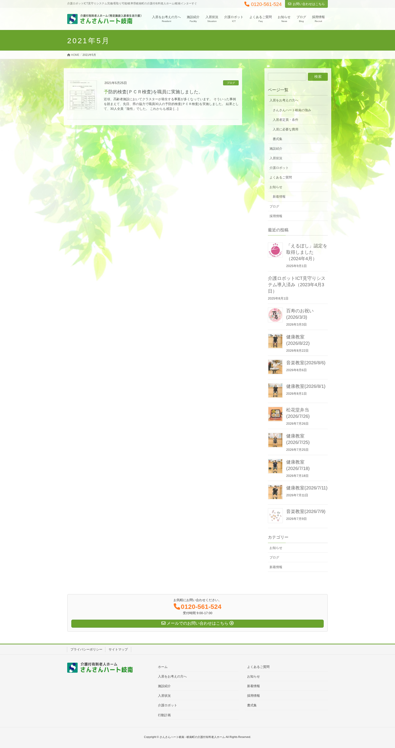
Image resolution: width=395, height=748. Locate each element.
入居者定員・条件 (285, 120)
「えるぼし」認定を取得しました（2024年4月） (306, 252)
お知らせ (276, 187)
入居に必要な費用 (285, 129)
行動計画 (164, 715)
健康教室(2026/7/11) (307, 487)
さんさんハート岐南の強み (292, 110)
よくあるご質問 (281, 177)
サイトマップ (118, 649)
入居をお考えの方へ (284, 100)
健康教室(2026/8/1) (306, 386)
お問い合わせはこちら (309, 4)
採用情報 (276, 216)
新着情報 (279, 196)
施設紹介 (276, 148)
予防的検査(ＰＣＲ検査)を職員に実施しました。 (153, 91)
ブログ (231, 82)
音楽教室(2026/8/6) (306, 362)
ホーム (163, 667)
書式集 (277, 139)
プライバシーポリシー (86, 649)
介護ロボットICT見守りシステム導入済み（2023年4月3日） (297, 285)
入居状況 (276, 158)
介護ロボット (279, 168)
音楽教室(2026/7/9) (306, 511)
